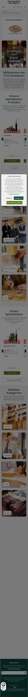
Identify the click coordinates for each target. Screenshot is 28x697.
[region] (14, 139)
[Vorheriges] (2, 139)
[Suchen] (14, 7)
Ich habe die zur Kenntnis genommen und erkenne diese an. (15, 689)
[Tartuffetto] (12, 125)
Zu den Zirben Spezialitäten (14, 380)
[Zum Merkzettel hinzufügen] (19, 118)
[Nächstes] (25, 139)
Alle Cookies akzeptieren (14, 203)
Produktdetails (12, 155)
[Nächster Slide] (25, 54)
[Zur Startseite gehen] (14, 2)
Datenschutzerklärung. (14, 194)
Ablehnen (9, 198)
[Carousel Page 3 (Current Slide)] (15, 66)
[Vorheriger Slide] (3, 54)
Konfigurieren (19, 198)
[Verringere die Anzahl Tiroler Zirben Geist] (25, 373)
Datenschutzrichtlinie (16, 679)
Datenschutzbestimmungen (17, 689)
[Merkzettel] (17, 7)
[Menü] (3, 7)
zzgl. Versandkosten (15, 142)
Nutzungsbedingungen (14, 681)
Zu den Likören (14, 168)
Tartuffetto (7, 135)
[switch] (3, 689)
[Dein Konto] (21, 7)
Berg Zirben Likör (9, 346)
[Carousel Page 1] (12, 66)
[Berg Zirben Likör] (12, 335)
